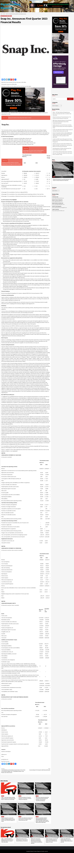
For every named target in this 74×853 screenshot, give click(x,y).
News (3, 816)
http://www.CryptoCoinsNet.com (58, 210)
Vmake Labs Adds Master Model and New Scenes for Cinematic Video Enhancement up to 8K (25, 819)
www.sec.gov (29, 382)
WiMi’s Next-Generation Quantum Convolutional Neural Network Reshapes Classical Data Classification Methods (42, 799)
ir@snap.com (4, 754)
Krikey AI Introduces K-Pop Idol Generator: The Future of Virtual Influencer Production (25, 798)
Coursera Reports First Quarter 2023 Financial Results (39, 769)
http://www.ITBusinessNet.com (58, 198)
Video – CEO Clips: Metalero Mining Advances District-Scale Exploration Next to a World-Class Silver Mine (8, 798)
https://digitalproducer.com (57, 201)
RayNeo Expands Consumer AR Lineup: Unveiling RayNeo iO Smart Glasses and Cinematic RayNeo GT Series (8, 819)
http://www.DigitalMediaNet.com (58, 204)
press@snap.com (4, 759)
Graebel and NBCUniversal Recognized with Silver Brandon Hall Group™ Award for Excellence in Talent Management (63, 140)
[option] (63, 173)
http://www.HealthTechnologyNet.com (59, 207)
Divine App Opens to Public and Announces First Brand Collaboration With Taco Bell (62, 149)
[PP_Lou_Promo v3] (23, 99)
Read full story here (5, 761)
